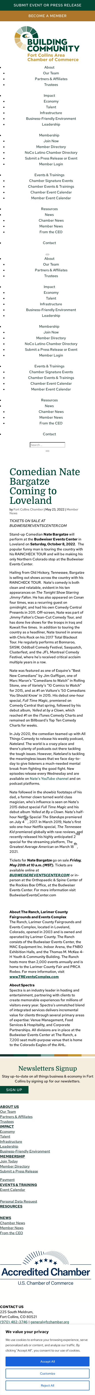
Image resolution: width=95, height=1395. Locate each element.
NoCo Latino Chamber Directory (51, 152)
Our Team (51, 73)
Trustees (51, 84)
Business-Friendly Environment (51, 118)
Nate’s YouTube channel (49, 778)
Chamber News (51, 220)
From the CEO (51, 232)
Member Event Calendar (51, 198)
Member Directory (51, 146)
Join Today (9, 1161)
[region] (47, 1359)
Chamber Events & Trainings (51, 186)
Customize (47, 1373)
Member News (51, 226)
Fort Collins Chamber (28, 509)
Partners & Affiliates (51, 79)
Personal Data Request (18, 1201)
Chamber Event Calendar (51, 192)
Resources (49, 209)
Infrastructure (51, 112)
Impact (49, 95)
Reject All (47, 1385)
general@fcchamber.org (49, 1322)
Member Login (51, 164)
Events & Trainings (49, 175)
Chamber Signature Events (51, 180)
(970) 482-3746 (14, 1322)
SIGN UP (14, 1090)
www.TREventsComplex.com (34, 976)
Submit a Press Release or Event (51, 158)
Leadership (51, 124)
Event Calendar (12, 1189)
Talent (51, 107)
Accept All (47, 1361)
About (49, 67)
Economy (51, 101)
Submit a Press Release (19, 1171)
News (49, 214)
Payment (7, 1179)
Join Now (51, 141)
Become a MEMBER (47, 16)
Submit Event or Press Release (48, 5)
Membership (49, 135)
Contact (49, 242)
